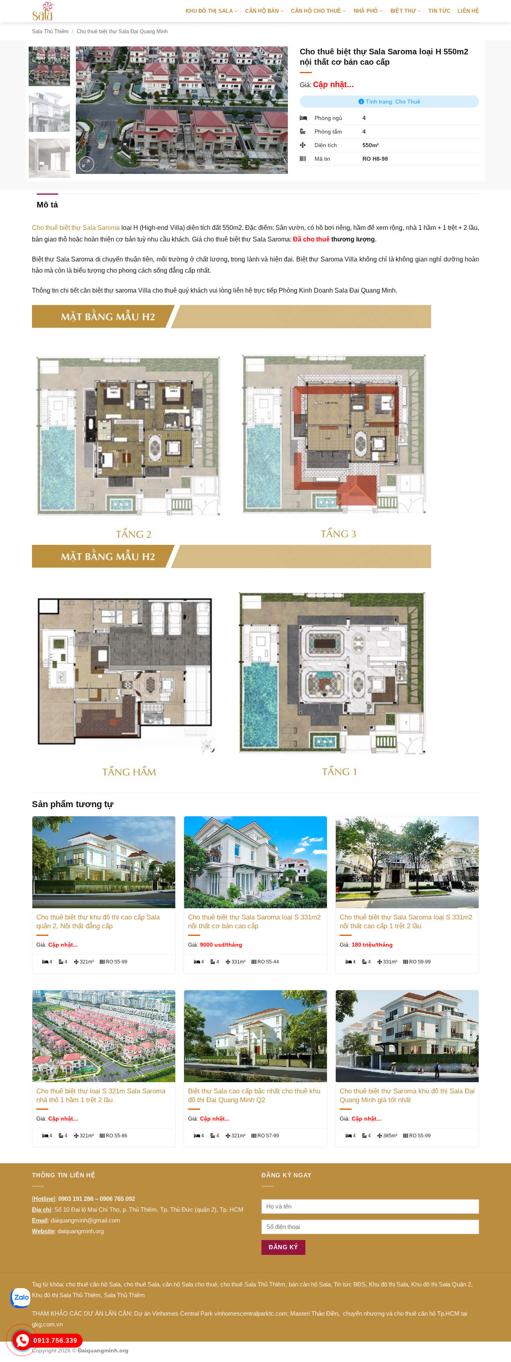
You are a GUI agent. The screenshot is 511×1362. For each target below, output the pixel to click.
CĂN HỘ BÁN (262, 11)
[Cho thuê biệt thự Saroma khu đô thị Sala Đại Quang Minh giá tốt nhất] (407, 1036)
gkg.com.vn (47, 1324)
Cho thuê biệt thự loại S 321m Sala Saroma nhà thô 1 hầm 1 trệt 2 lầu (100, 1095)
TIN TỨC (439, 11)
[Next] (273, 110)
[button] (86, 164)
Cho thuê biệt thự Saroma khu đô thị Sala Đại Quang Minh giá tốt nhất (407, 1095)
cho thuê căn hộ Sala (93, 1284)
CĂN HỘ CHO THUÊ (316, 11)
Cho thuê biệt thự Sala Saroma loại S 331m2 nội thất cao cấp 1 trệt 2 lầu (406, 921)
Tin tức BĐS (350, 1284)
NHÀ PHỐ (366, 11)
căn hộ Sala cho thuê (189, 1284)
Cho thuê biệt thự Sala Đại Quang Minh (122, 31)
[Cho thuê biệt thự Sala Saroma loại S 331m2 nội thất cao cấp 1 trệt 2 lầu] (407, 862)
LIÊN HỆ (468, 11)
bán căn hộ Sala (310, 1284)
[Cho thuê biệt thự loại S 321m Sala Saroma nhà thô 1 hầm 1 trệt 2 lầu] (103, 1036)
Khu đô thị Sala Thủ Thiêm (66, 1295)
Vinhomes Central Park (182, 1313)
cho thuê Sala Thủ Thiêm (252, 1284)
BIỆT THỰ (403, 11)
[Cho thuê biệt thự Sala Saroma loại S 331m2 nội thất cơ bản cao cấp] (255, 862)
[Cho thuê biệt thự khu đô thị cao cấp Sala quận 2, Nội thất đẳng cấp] (103, 862)
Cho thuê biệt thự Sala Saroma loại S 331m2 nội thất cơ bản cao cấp (254, 921)
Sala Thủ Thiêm (50, 31)
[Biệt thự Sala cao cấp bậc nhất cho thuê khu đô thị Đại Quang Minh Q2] (255, 1036)
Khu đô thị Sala (388, 1284)
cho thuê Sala (141, 1284)
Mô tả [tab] (47, 204)
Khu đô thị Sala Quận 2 (441, 1284)
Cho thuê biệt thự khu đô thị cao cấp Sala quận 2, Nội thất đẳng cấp (98, 921)
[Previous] (90, 110)
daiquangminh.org (80, 1231)
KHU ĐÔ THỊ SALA (209, 11)
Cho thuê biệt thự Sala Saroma (76, 227)
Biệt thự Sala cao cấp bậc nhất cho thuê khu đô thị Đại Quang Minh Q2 (254, 1095)
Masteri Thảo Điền (314, 1313)
